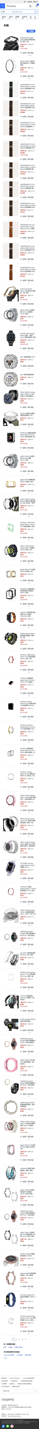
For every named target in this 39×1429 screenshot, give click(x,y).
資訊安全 (12, 1383)
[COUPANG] (8, 1400)
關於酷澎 (3, 1377)
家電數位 (17, 17)
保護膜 (10, 1347)
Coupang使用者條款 (28, 1377)
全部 (3, 12)
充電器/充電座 (18, 1347)
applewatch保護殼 (9, 1355)
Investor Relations (14, 1377)
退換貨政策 (5, 1380)
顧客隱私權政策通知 (27, 1380)
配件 (30, 17)
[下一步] (29, 1339)
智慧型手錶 (24, 17)
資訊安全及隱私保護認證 (24, 1383)
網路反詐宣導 (16, 1386)
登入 (25, 2)
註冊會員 (29, 2)
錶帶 (5, 1347)
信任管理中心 (14, 1380)
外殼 (35, 17)
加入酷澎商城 (5, 1386)
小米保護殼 (19, 1355)
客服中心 (35, 2)
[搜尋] (35, 12)
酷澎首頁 (4, 17)
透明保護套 (28, 1355)
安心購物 (4, 1383)
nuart (5, 1358)
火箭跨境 (11, 17)
